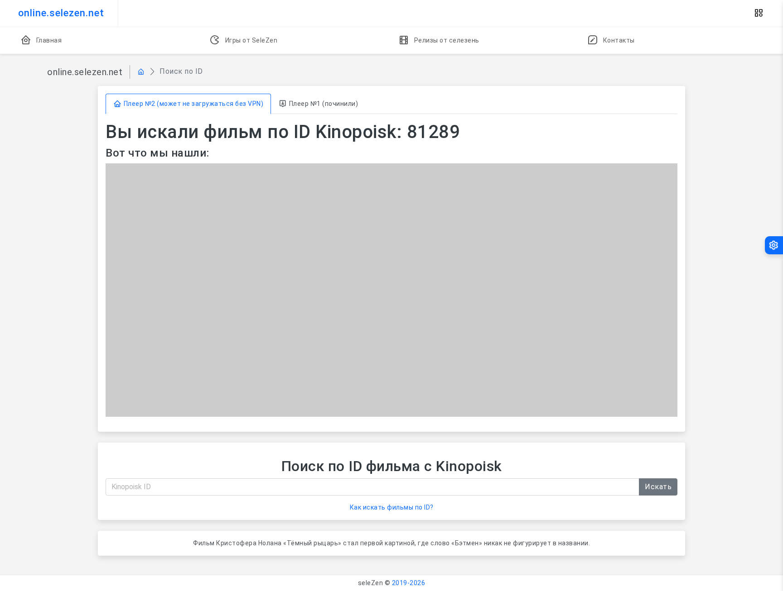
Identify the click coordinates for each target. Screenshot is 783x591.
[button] (758, 13)
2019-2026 (408, 582)
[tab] (188, 104)
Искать (658, 486)
